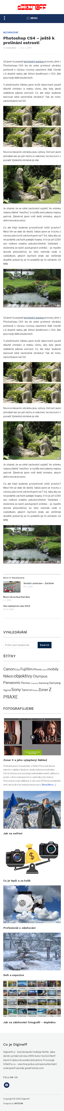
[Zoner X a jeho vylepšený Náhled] (32, 720)
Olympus (40, 676)
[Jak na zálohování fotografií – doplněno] (32, 981)
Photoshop (34, 683)
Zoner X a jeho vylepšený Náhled (25, 760)
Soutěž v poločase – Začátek (39, 583)
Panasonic (12, 682)
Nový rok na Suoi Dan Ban (16, 597)
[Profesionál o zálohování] (32, 887)
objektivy (23, 676)
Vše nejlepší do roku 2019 (16, 606)
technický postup (34, 61)
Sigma (7, 690)
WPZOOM (18, 1103)
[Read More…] (49, 784)
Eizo (17, 669)
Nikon (8, 676)
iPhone (37, 669)
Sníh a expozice (13, 975)
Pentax (25, 682)
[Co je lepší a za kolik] (32, 840)
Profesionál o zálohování (19, 927)
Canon (9, 669)
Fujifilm (26, 669)
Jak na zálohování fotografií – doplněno (29, 1022)
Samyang (55, 682)
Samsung (44, 683)
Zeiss (35, 690)
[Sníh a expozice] (32, 934)
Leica (44, 669)
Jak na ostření (12, 833)
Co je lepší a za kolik (17, 880)
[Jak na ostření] (32, 793)
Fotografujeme (18, 708)
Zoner (43, 689)
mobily (53, 669)
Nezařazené (10, 32)
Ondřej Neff (11, 48)
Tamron (27, 690)
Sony (16, 689)
